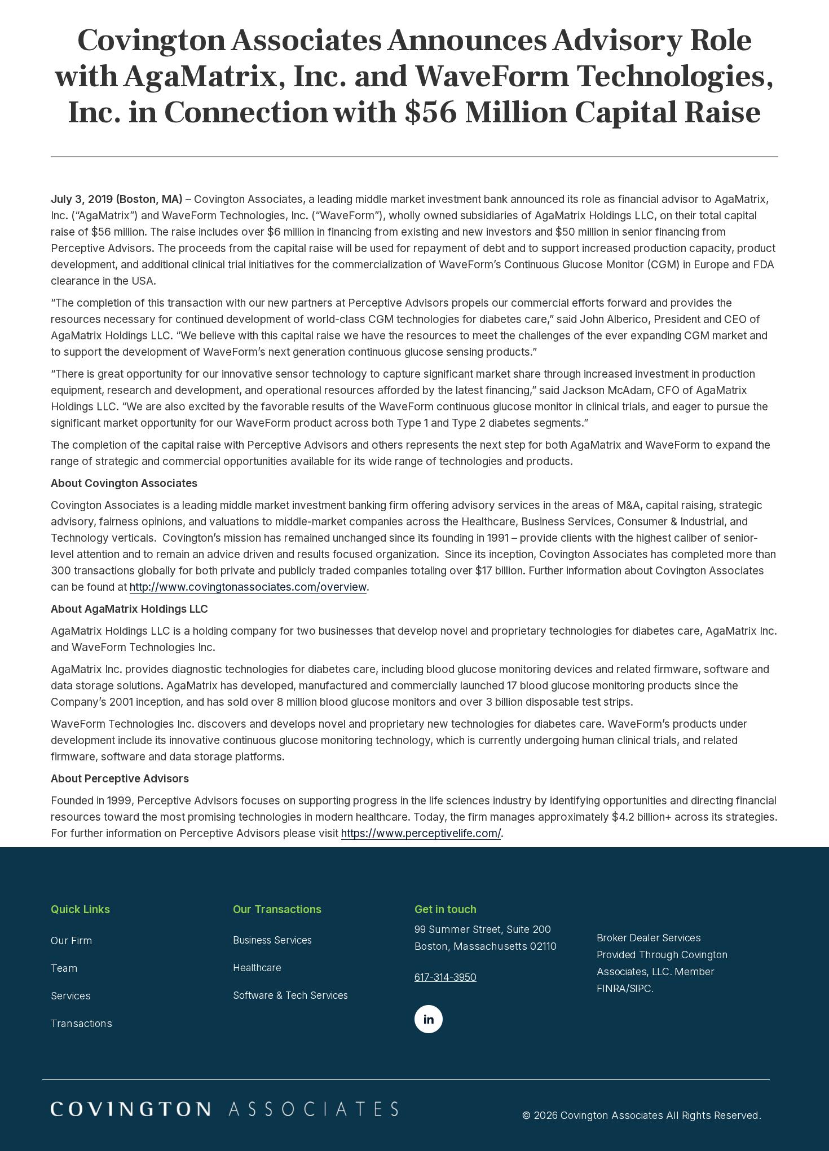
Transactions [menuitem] (81, 1023)
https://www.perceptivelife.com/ (421, 833)
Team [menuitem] (64, 968)
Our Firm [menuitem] (71, 940)
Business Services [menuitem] (272, 940)
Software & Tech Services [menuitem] (290, 995)
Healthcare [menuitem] (257, 967)
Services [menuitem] (71, 996)
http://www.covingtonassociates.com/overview (248, 587)
